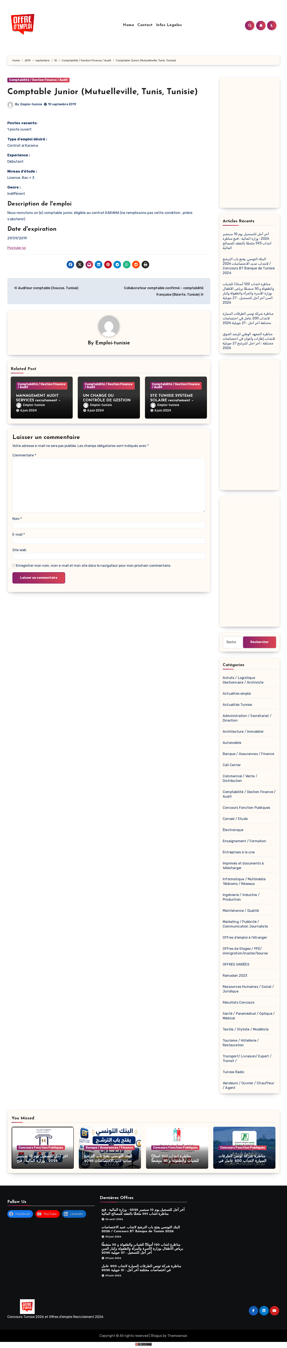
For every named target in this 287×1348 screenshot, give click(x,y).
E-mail (18, 534)
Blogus (156, 1336)
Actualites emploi (237, 694)
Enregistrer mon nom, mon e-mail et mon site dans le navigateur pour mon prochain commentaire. (93, 566)
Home (128, 25)
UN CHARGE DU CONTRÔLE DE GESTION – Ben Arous (108, 400)
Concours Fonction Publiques (246, 808)
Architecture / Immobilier (243, 732)
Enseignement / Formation (244, 841)
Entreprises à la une (239, 852)
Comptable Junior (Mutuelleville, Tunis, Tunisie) (102, 92)
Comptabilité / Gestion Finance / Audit (38, 80)
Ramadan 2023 (235, 976)
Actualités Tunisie (237, 705)
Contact (145, 25)
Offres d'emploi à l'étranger (245, 938)
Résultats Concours (239, 1002)
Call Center (232, 765)
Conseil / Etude (235, 819)
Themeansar (177, 1336)
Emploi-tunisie (31, 104)
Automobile (232, 743)
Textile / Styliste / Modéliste (246, 1029)
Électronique (233, 830)
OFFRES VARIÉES (236, 964)
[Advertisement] (250, 144)
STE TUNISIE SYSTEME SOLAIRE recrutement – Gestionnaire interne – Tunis (175, 400)
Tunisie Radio (233, 1072)
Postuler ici (16, 248)
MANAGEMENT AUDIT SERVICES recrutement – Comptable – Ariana (38, 400)
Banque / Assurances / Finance (248, 754)
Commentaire (24, 455)
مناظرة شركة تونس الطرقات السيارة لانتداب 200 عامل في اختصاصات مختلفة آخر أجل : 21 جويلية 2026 (248, 318)
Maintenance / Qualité (241, 911)
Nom (17, 519)
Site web (19, 550)
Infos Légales (169, 25)
